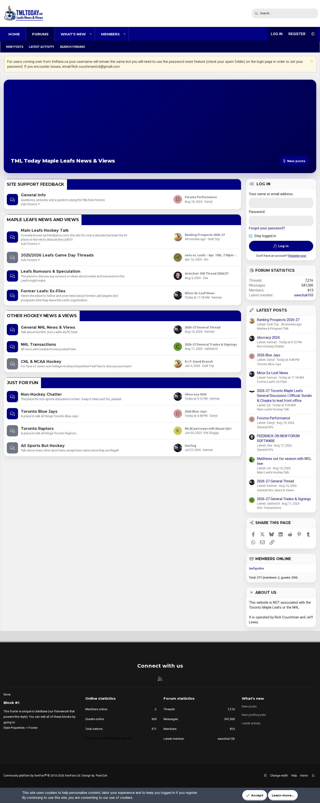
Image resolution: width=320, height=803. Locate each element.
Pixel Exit (101, 775)
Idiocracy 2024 (195, 394)
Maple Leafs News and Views (43, 219)
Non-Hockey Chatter (41, 394)
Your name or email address (271, 194)
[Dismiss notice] (311, 61)
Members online (273, 559)
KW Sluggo (211, 433)
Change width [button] (279, 775)
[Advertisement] (160, 122)
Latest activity (41, 46)
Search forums (72, 46)
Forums (40, 34)
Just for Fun (22, 382)
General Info (33, 195)
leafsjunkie (256, 568)
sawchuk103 (303, 295)
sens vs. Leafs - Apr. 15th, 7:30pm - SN (213, 255)
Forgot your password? (267, 228)
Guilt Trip (214, 239)
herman (217, 297)
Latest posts (272, 310)
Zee (205, 278)
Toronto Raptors (37, 428)
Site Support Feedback (35, 184)
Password (256, 212)
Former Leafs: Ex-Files (43, 291)
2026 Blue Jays (196, 411)
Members (110, 34)
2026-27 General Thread (202, 327)
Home (14, 34)
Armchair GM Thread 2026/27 (206, 273)
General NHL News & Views (48, 327)
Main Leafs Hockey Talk (45, 230)
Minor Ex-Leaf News (200, 293)
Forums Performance (201, 197)
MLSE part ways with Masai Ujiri (208, 428)
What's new (73, 34)
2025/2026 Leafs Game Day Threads (57, 255)
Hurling (190, 445)
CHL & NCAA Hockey (41, 361)
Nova (7, 694)
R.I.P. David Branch (199, 361)
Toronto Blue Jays (39, 411)
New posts (14, 46)
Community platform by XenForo (42, 775)
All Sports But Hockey (43, 445)
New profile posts (254, 715)
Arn (206, 259)
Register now (297, 255)
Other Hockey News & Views (42, 315)
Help (294, 775)
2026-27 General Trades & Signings (211, 344)
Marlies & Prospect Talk (273, 328)
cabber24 (211, 348)
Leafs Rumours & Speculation (50, 271)
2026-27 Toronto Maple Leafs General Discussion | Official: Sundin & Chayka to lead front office (284, 396)
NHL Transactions (38, 344)
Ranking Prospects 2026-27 (205, 235)
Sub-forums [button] (29, 204)
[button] (90, 34)
